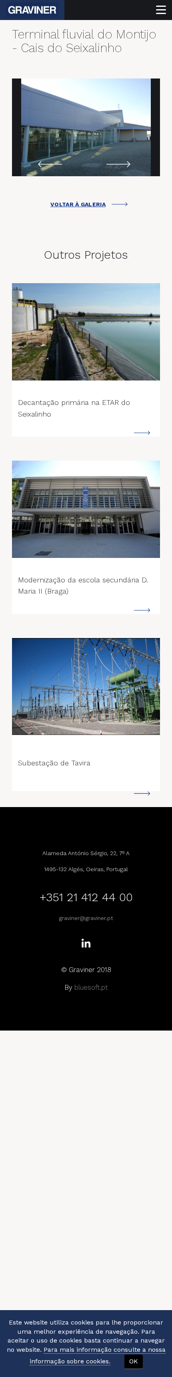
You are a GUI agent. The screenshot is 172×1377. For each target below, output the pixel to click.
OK (133, 1361)
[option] (86, 127)
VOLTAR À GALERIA (78, 204)
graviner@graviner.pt (86, 918)
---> (86, 331)
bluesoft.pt (91, 987)
